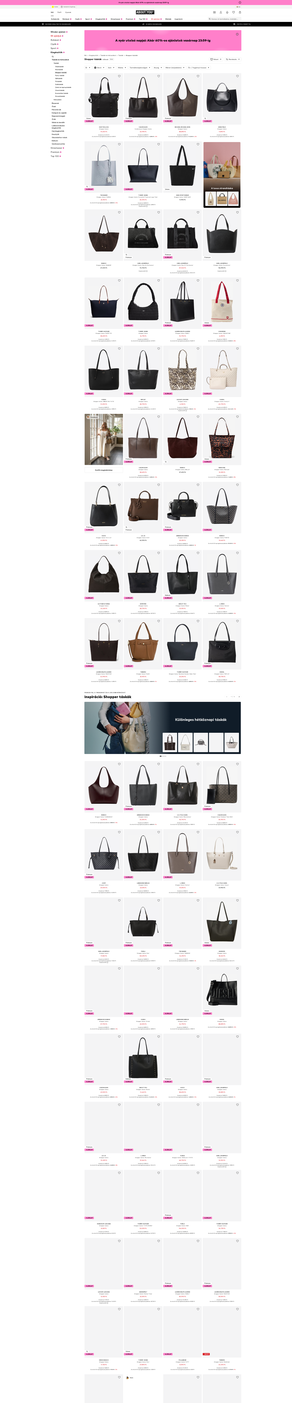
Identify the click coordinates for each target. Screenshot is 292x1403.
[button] (216, 59)
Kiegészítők (93, 55)
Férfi (59, 12)
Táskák (120, 55)
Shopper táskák (132, 55)
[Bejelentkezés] (220, 12)
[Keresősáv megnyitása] (209, 19)
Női (52, 12)
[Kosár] (240, 12)
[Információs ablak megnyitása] (240, 2)
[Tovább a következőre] (239, 697)
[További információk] (103, 138)
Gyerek (68, 12)
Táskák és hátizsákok (108, 55)
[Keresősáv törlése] (240, 19)
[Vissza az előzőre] (227, 697)
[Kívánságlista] (233, 12)
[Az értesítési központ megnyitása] (227, 12)
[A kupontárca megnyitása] (214, 12)
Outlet (56, 6)
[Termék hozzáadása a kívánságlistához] (119, 76)
